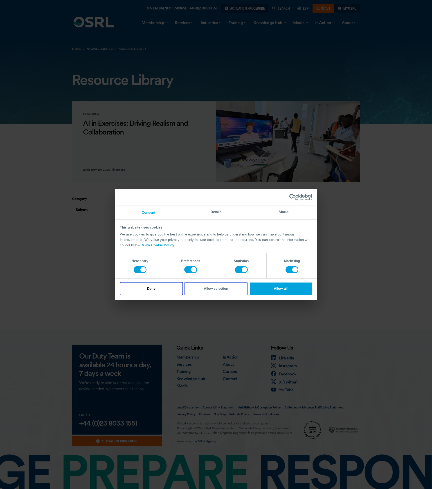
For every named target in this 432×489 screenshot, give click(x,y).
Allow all (281, 288)
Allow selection (216, 288)
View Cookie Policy (158, 245)
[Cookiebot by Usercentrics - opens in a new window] (292, 197)
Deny (151, 288)
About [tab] (283, 212)
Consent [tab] (148, 212)
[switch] (190, 269)
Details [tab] (216, 212)
